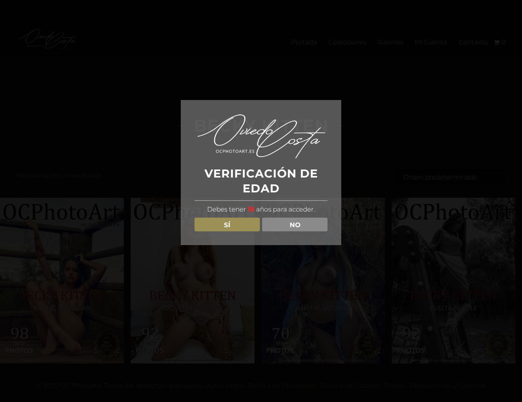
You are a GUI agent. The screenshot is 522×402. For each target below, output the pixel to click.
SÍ (227, 224)
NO (295, 224)
